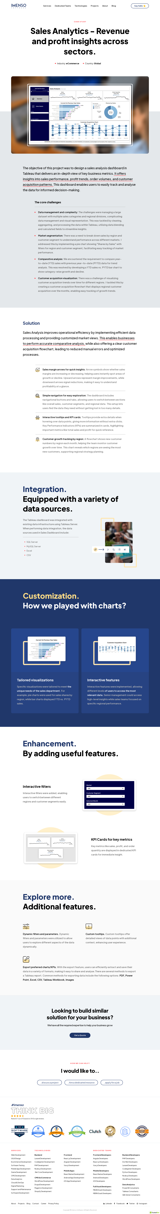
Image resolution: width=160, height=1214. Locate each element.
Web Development (18, 1155)
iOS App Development (72, 1181)
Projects (95, 6)
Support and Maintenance (21, 1189)
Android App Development (74, 1178)
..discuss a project (49, 1082)
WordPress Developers (131, 1179)
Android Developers (100, 1178)
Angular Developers (100, 1158)
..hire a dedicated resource (81, 1082)
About (105, 6)
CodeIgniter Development (45, 1162)
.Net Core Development (44, 1172)
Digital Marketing (17, 1186)
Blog (114, 6)
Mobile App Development (20, 1169)
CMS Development (18, 1176)
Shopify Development (43, 1191)
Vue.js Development (71, 1165)
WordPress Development (44, 1181)
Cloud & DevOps (17, 1182)
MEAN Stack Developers (102, 1190)
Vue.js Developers (100, 1165)
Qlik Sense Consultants (131, 1195)
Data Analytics (16, 1179)
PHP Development (42, 1165)
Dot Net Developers (130, 1162)
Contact (35, 1203)
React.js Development (72, 1158)
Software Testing (17, 1165)
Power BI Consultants (130, 1188)
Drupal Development (42, 1184)
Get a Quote (80, 1035)
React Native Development (74, 1174)
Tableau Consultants (130, 1191)
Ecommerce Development (21, 1162)
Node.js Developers (129, 1176)
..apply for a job (111, 1082)
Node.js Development (43, 1169)
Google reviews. (38, 1119)
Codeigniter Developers (131, 1169)
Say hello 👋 (139, 6)
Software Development (20, 1193)
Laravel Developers (129, 1165)
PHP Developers (128, 1158)
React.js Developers (100, 1162)
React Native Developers (102, 1174)
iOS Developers (99, 1181)
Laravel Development (43, 1158)
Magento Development (43, 1188)
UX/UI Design (16, 1158)
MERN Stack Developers (102, 1193)
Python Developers (129, 1172)
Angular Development (72, 1162)
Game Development (19, 1172)
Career (43, 1203)
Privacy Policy (53, 1203)
